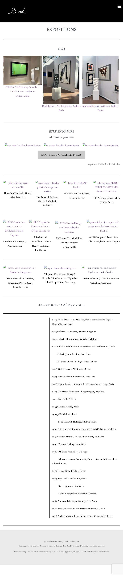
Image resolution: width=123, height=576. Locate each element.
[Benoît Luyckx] (17, 10)
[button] (61, 155)
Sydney (56, 570)
